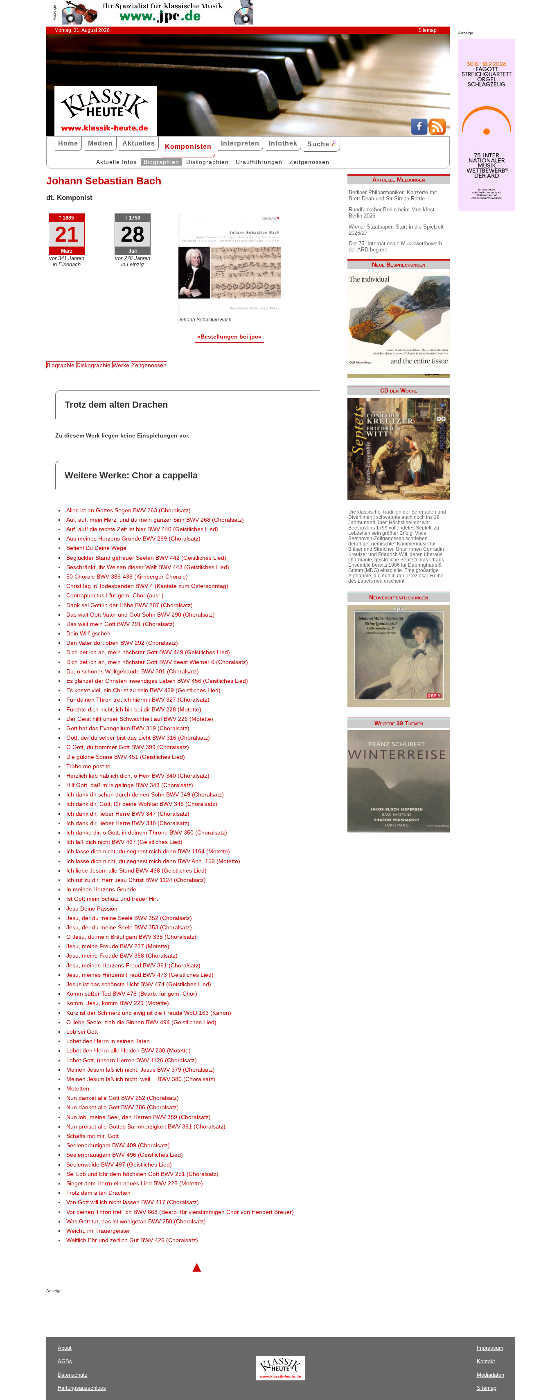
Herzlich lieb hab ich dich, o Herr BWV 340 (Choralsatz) (138, 776)
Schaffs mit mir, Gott (92, 1136)
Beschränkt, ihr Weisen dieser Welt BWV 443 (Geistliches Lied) (147, 567)
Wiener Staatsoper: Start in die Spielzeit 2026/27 (396, 230)
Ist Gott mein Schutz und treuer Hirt (112, 899)
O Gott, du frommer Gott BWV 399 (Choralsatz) (127, 747)
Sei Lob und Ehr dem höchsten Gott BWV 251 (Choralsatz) (142, 1174)
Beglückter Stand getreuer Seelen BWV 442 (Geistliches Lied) (146, 558)
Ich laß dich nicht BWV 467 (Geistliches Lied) (124, 842)
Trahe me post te (88, 766)
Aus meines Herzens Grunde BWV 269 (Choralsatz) (133, 539)
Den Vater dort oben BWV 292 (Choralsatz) (122, 643)
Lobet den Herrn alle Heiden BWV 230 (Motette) (128, 1051)
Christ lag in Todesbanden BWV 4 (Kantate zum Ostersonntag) (147, 586)
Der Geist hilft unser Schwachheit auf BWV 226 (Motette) (139, 719)
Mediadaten (490, 1375)
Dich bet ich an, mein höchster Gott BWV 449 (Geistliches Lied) (148, 652)
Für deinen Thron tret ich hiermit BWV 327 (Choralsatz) (138, 700)
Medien (100, 143)
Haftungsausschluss (82, 1388)
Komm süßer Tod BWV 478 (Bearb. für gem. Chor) (131, 994)
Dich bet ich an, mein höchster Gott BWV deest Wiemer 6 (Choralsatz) (157, 662)
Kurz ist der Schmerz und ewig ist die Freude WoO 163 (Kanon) (148, 1013)
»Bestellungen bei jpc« (229, 336)
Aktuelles (138, 143)
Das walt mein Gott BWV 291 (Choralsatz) (120, 624)
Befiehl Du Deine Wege (96, 548)
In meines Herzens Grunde (101, 889)
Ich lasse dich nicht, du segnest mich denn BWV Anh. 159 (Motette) (153, 861)
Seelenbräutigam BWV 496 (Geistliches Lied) (124, 1155)
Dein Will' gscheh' (89, 633)
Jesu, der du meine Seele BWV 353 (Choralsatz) (129, 927)
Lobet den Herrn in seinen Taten (108, 1041)
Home (68, 143)
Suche (319, 144)
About (65, 1348)
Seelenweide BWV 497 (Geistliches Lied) (119, 1165)
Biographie (60, 365)
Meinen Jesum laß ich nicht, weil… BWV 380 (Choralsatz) (140, 1079)
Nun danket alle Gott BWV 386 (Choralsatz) (122, 1107)
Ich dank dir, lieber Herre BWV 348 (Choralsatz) (127, 823)
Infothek (283, 143)
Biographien (161, 162)
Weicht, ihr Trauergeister (98, 1231)
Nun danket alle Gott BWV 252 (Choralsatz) (122, 1098)
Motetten (77, 1089)
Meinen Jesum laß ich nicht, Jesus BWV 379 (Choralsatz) (140, 1070)
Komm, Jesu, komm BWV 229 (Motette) (117, 1003)
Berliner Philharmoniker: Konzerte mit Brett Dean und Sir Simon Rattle (393, 195)
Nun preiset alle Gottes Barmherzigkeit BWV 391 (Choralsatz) (145, 1127)
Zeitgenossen (309, 162)
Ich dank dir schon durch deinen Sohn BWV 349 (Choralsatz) (145, 795)
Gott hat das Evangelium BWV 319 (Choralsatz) (127, 728)
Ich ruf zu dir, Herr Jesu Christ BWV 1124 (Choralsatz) (136, 880)
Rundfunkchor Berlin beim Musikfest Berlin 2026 (392, 212)
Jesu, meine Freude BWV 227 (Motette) (117, 946)
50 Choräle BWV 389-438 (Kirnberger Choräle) (127, 577)
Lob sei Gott (82, 1032)
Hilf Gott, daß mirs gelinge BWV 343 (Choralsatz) (129, 785)
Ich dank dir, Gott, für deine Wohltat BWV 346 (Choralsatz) (141, 804)
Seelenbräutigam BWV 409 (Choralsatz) (118, 1145)
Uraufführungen (259, 162)
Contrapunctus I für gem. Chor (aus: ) (115, 595)
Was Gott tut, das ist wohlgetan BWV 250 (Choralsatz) (136, 1221)
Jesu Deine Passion (91, 909)
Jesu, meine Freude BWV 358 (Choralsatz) (122, 956)
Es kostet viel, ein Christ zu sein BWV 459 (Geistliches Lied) (143, 690)
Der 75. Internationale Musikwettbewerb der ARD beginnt (395, 246)
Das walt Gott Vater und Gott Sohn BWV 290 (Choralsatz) (140, 615)
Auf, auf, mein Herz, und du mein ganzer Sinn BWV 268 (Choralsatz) (155, 520)
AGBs (65, 1361)
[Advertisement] (142, 1309)
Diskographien (207, 162)
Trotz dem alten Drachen (98, 1193)
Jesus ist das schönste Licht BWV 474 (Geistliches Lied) (138, 984)
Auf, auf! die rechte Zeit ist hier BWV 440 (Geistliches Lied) (142, 529)
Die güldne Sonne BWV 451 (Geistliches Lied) (125, 757)
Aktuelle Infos (116, 162)
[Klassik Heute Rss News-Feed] (437, 133)
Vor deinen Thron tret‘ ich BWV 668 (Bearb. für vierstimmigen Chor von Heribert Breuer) (180, 1212)
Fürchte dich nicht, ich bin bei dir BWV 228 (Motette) (133, 710)
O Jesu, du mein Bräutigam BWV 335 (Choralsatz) (131, 937)
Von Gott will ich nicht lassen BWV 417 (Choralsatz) (132, 1202)
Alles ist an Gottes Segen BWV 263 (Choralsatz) (128, 510)
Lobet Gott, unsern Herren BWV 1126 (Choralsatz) (131, 1060)
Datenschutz (73, 1375)
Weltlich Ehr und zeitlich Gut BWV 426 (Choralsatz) (132, 1240)
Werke (121, 365)
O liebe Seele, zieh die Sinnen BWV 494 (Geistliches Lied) (141, 1022)
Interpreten (240, 143)
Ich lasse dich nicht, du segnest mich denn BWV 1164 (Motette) (148, 851)
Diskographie (93, 365)
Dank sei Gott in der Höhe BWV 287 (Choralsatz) (129, 605)
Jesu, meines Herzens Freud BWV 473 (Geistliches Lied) (140, 975)
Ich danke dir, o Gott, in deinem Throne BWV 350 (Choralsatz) (146, 833)
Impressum (490, 1348)
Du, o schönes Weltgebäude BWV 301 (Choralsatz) (132, 672)
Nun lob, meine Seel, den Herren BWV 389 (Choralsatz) (138, 1117)
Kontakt (486, 1361)
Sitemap (427, 30)
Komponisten (188, 146)
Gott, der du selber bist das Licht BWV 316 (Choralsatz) (138, 738)
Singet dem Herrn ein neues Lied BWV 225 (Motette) (134, 1183)
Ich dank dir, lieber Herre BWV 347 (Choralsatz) (127, 814)
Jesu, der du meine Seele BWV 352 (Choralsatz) (129, 918)
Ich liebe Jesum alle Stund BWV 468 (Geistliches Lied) (136, 871)
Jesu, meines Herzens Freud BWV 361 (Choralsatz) (133, 965)
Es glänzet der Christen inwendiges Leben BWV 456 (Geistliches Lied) (157, 681)
